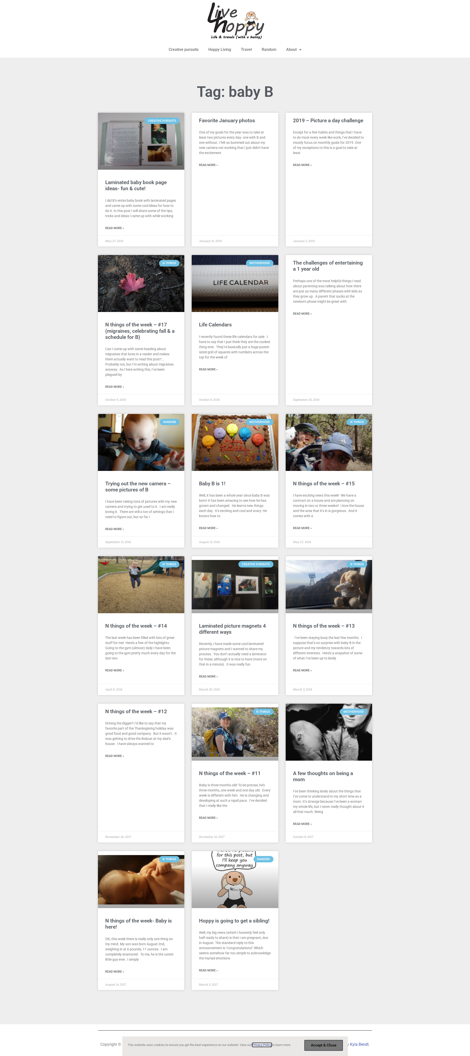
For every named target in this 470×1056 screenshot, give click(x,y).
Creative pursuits (184, 49)
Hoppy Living (219, 49)
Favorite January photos (227, 120)
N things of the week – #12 (136, 711)
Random (269, 49)
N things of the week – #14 (136, 626)
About (291, 49)
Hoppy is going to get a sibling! (234, 921)
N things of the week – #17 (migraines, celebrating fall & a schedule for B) (140, 331)
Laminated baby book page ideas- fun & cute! (136, 185)
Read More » (114, 228)
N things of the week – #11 (230, 773)
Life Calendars (215, 325)
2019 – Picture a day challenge (328, 120)
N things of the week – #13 (324, 626)
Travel (246, 49)
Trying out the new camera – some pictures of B (138, 487)
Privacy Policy (261, 1045)
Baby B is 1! (212, 484)
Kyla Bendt (359, 1044)
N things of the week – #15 (324, 484)
